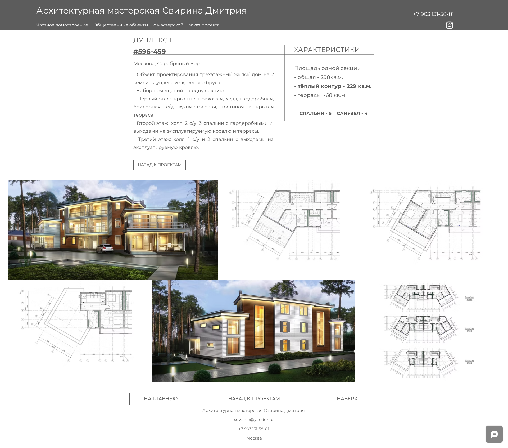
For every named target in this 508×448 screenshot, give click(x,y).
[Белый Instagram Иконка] (449, 25)
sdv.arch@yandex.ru (254, 419)
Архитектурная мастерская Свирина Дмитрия (141, 10)
